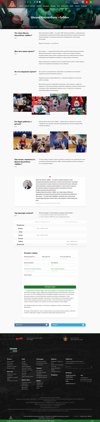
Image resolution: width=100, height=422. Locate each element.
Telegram (55, 325)
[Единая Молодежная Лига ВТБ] (37, 2)
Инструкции (10, 363)
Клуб (58, 6)
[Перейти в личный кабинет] (87, 2)
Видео (37, 388)
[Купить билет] (91, 2)
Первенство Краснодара (47, 27)
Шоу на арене (25, 385)
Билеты (21, 6)
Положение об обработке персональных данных (57, 416)
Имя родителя (46, 256)
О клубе (24, 361)
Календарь (46, 6)
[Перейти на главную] (12, 4)
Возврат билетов (11, 368)
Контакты (24, 374)
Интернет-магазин (30, 6)
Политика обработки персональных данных (34, 416)
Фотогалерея (39, 386)
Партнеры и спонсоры (27, 369)
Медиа (71, 6)
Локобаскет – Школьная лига (30, 27)
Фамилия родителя (29, 256)
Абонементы (10, 364)
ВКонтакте (19, 325)
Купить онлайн (10, 361)
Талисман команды (26, 368)
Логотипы (24, 371)
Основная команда (12, 374)
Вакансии (24, 373)
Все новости (39, 370)
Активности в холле (26, 382)
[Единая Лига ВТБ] (35, 2)
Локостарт (58, 27)
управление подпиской (78, 363)
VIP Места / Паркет (11, 366)
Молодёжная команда (12, 377)
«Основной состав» (56, 371)
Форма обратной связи (27, 376)
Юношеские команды (12, 380)
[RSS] (30, 2)
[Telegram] (28, 2)
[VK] (25, 2)
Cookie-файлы (42, 418)
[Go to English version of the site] (20, 2)
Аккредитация (39, 364)
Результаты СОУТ (50, 418)
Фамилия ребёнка (29, 262)
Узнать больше (51, 420)
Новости (38, 6)
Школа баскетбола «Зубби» (70, 27)
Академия (84, 6)
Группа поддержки (26, 366)
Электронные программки (39, 384)
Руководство (25, 364)
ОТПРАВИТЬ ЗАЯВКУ (50, 287)
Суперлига (10, 375)
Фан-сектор (25, 387)
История (24, 363)
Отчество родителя (65, 256)
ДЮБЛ (8, 379)
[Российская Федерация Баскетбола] (40, 2)
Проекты (77, 6)
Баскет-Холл (64, 6)
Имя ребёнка (54, 262)
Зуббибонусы (25, 384)
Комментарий (27, 275)
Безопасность (25, 389)
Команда (53, 6)
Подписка (69, 359)
